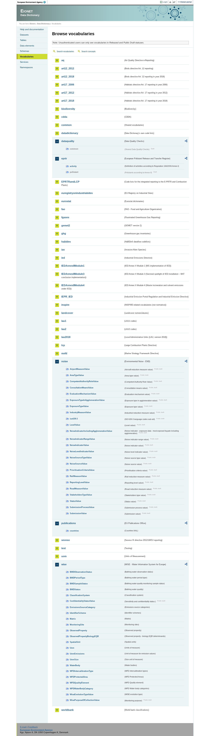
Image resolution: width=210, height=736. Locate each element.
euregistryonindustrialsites (77, 193)
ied (63, 258)
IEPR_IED (67, 296)
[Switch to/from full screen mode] (174, 2)
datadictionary (69, 133)
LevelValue (75, 425)
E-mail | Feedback (29, 727)
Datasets (24, 35)
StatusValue (75, 501)
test (63, 548)
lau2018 (65, 337)
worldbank (67, 710)
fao (63, 209)
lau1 (63, 321)
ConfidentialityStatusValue (82, 601)
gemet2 (65, 225)
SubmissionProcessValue (82, 507)
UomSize (74, 659)
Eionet (32, 24)
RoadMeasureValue (79, 488)
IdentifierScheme (78, 613)
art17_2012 (67, 92)
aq (62, 60)
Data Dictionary (43, 24)
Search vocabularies (65, 51)
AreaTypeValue (77, 375)
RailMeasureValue (78, 476)
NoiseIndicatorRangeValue (82, 439)
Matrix (73, 619)
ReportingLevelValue (79, 482)
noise (64, 361)
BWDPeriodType (77, 578)
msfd (64, 353)
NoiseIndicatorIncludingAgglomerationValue (91, 431)
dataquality (67, 141)
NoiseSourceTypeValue (81, 457)
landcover (67, 313)
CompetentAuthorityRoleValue (84, 381)
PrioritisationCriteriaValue (82, 470)
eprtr (64, 158)
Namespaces (26, 67)
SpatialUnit (75, 642)
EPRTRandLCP (70, 181)
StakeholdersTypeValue (81, 495)
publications (68, 523)
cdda (64, 117)
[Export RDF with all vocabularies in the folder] (186, 141)
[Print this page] (170, 2)
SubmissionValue (78, 513)
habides (66, 241)
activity (73, 166)
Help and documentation (32, 29)
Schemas (24, 51)
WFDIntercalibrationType (81, 671)
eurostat (66, 201)
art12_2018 (67, 76)
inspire (65, 305)
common (66, 125)
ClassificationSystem (80, 595)
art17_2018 (67, 100)
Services (24, 62)
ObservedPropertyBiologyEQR (84, 636)
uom (64, 556)
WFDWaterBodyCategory (81, 688)
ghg (63, 233)
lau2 (63, 329)
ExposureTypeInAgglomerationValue (87, 400)
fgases (65, 217)
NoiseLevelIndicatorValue (82, 451)
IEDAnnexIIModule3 (72, 274)
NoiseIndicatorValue (79, 445)
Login (165, 2)
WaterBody (75, 665)
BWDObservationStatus (81, 572)
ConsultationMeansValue (81, 388)
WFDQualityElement (79, 683)
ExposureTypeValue (79, 406)
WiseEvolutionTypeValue (81, 694)
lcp (63, 345)
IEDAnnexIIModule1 (72, 265)
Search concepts (88, 51)
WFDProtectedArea (79, 677)
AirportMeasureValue (80, 369)
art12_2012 (67, 68)
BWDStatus (75, 589)
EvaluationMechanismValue (83, 394)
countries (74, 531)
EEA (33, 2)
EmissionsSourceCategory (82, 607)
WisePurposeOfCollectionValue (84, 700)
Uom (72, 648)
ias (63, 249)
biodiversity (68, 109)
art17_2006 (67, 84)
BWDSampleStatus (79, 583)
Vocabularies (27, 56)
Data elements (27, 45)
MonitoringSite (77, 625)
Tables (23, 40)
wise (64, 564)
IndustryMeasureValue (80, 412)
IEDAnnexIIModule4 (72, 285)
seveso (65, 540)
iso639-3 (74, 419)
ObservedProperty (78, 630)
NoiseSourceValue (78, 464)
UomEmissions (77, 654)
